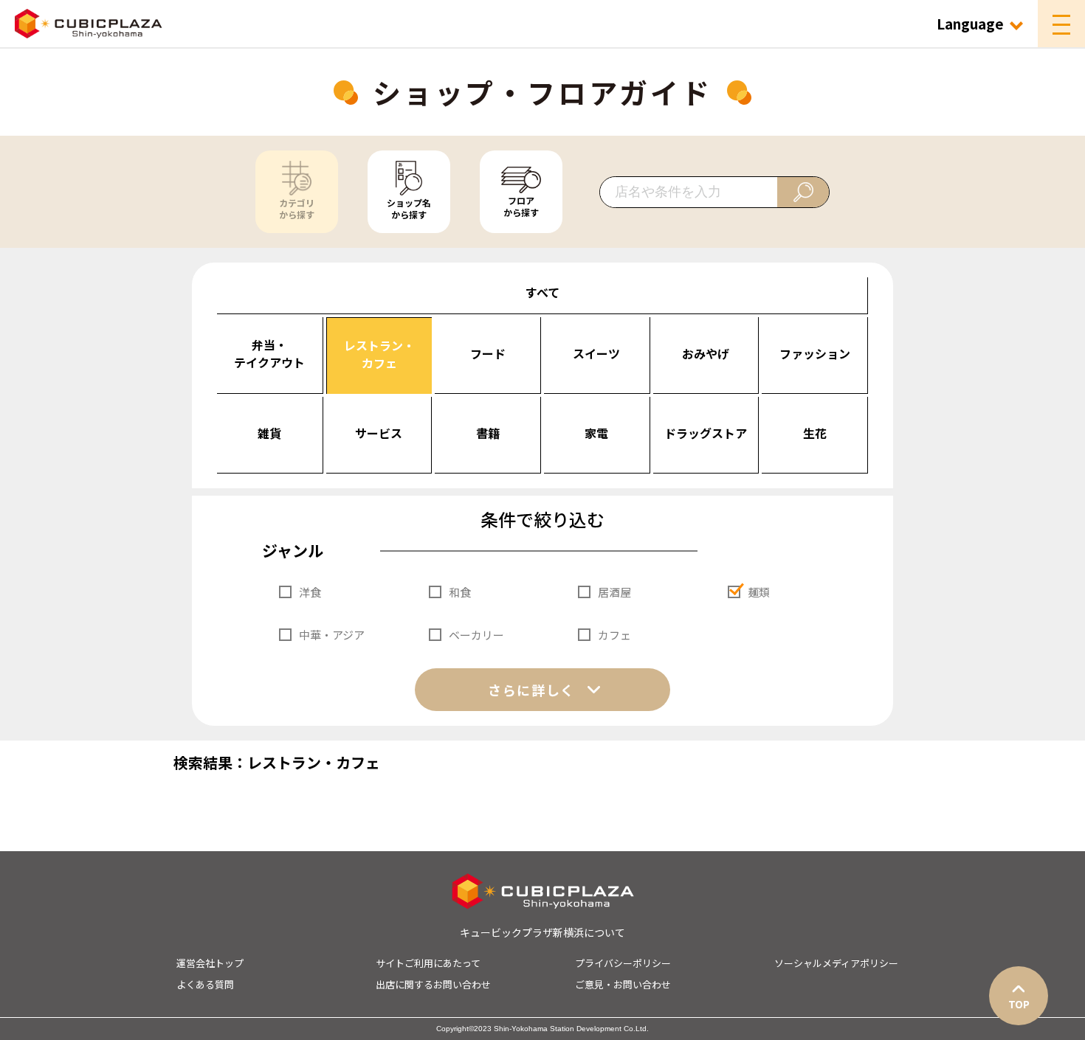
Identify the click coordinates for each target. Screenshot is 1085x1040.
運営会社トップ (210, 963)
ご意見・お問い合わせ (623, 984)
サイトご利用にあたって (428, 963)
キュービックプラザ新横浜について (542, 932)
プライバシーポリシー (623, 963)
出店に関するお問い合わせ (433, 984)
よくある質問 (205, 984)
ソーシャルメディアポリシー (836, 963)
